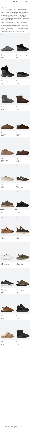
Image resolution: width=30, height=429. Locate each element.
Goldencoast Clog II (20, 290)
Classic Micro (3, 134)
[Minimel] (7, 173)
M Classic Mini (19, 343)
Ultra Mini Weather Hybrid (21, 55)
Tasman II (18, 160)
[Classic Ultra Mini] (7, 147)
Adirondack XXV (4, 81)
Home (2, 7)
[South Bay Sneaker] (7, 252)
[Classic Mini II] (7, 95)
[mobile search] (26, 2)
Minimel (2, 186)
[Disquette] (7, 330)
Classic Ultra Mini (4, 160)
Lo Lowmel (18, 212)
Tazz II (2, 212)
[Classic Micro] (7, 121)
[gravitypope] (15, 1)
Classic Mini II (3, 108)
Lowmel (17, 238)
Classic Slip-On (4, 55)
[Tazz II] (7, 200)
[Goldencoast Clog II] (7, 304)
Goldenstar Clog (19, 264)
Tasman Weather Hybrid (21, 81)
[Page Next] (19, 349)
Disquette (3, 343)
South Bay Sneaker (5, 264)
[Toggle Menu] (2, 1)
